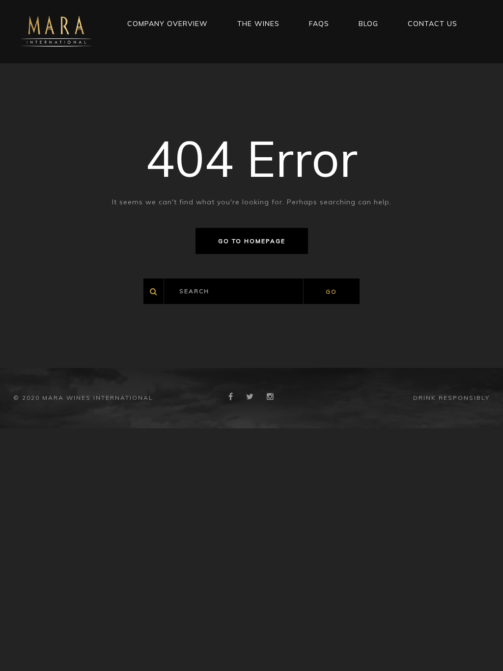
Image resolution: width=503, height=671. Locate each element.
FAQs (319, 23)
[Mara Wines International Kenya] (56, 31)
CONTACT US (432, 23)
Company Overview (167, 23)
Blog (368, 23)
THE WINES (258, 23)
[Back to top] (480, 648)
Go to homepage (251, 241)
